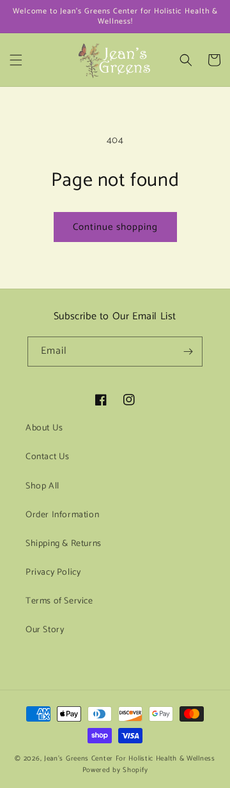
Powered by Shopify (115, 770)
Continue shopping (115, 227)
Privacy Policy (53, 572)
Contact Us (48, 457)
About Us (44, 428)
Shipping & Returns (64, 543)
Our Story (45, 630)
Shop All (42, 486)
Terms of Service (59, 601)
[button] (16, 60)
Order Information (62, 515)
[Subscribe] (188, 352)
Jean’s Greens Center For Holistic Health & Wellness (129, 758)
